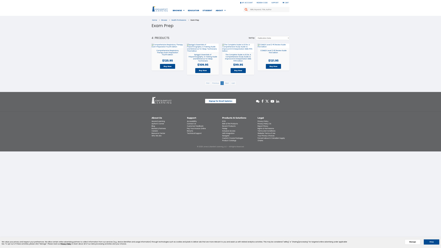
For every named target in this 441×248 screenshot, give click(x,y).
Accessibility (192, 121)
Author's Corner (158, 124)
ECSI (224, 121)
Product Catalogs (229, 140)
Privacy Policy (263, 121)
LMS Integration (228, 133)
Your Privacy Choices (266, 136)
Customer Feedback (195, 126)
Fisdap (224, 128)
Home (154, 20)
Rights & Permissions (266, 128)
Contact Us (191, 124)
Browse (164, 20)
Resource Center (158, 133)
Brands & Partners (159, 128)
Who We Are (156, 136)
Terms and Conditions (266, 131)
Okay (431, 242)
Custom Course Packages (232, 138)
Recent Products (229, 126)
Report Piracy (263, 126)
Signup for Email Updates (220, 101)
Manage (412, 242)
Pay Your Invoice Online (196, 128)
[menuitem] (179, 11)
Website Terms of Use (266, 133)
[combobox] (266, 9)
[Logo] (160, 9)
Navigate (225, 136)
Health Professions (179, 20)
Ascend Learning (158, 121)
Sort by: (252, 38)
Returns (190, 131)
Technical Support (194, 133)
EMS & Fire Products (230, 124)
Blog (153, 126)
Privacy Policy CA (264, 124)
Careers (155, 131)
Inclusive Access (228, 131)
